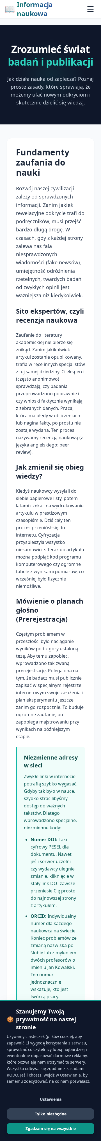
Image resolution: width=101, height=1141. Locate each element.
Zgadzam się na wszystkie (51, 1128)
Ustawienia (50, 1099)
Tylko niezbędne (50, 1114)
